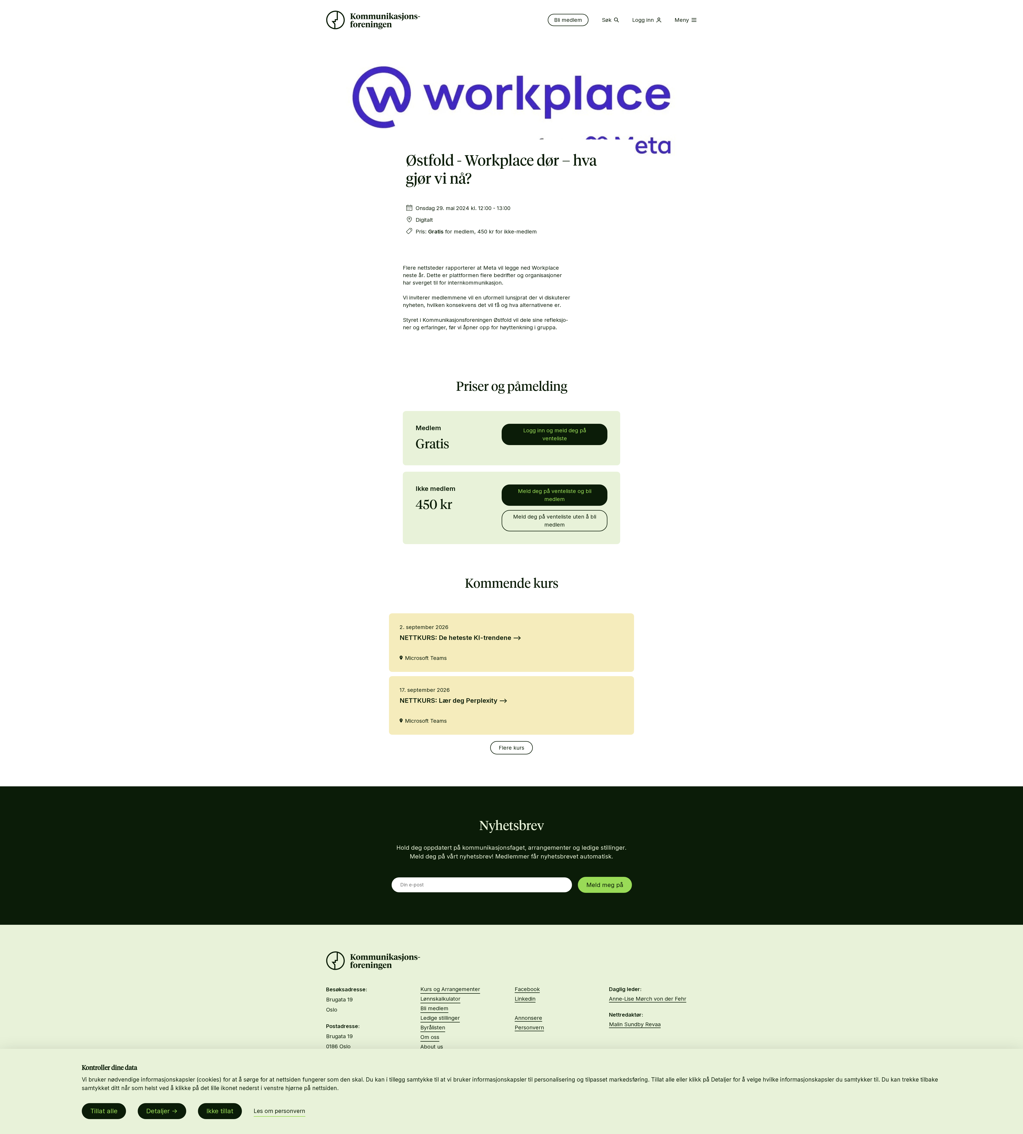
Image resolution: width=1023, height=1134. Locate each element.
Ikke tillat (219, 1111)
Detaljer (158, 1111)
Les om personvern (279, 1111)
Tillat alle (103, 1111)
